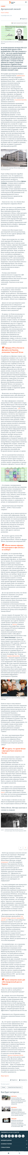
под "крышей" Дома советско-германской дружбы (12, 918)
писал (2, 792)
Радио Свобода (5, 12)
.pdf (19, 408)
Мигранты (14, 1096)
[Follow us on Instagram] (5, 1136)
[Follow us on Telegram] (12, 1136)
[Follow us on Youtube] (2, 1136)
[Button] (23, 19)
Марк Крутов (5, 1076)
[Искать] (19, 1153)
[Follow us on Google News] (19, 1136)
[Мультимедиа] (8, 1153)
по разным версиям (20, 100)
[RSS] (23, 1136)
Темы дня (13, 1118)
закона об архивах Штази (15, 1055)
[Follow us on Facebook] (9, 1136)
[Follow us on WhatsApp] (16, 1136)
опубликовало (20, 75)
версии (14, 624)
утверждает (4, 862)
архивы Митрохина (13, 656)
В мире (3, 6)
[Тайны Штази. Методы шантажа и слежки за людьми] (14, 820)
